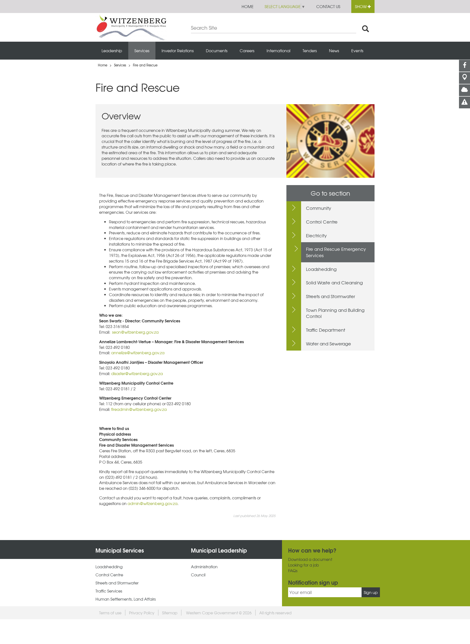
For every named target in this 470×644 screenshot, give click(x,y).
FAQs (292, 570)
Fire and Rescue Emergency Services (336, 252)
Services (141, 50)
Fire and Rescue (145, 65)
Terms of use (110, 613)
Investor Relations (178, 50)
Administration (204, 566)
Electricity (316, 235)
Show (361, 6)
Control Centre (322, 221)
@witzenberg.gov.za (145, 352)
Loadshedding (321, 269)
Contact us (328, 6)
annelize (119, 352)
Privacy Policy (141, 613)
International (278, 50)
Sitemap (169, 613)
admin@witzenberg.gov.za (152, 503)
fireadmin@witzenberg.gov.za (139, 409)
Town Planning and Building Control (335, 313)
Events (357, 50)
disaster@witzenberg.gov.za (137, 373)
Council (198, 575)
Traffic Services (108, 591)
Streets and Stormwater (330, 296)
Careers (247, 50)
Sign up (371, 592)
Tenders (310, 50)
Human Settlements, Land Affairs (125, 599)
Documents (216, 50)
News (334, 50)
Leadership (112, 50)
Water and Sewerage (328, 343)
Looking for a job (303, 565)
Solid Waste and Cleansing (334, 282)
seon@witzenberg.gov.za (135, 332)
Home (248, 6)
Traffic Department (325, 330)
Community (318, 208)
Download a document (310, 559)
